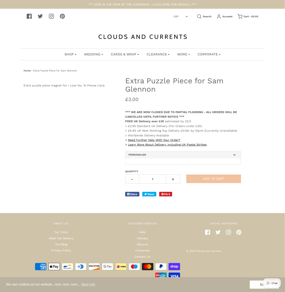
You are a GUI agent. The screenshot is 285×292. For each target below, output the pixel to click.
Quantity (131, 171)
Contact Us (142, 256)
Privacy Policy (61, 250)
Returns (142, 244)
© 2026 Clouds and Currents (203, 251)
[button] (183, 154)
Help (142, 232)
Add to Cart (213, 179)
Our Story (61, 232)
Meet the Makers (61, 238)
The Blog (61, 244)
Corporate (142, 250)
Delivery (142, 238)
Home (27, 70)
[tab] (183, 154)
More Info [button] (88, 284)
